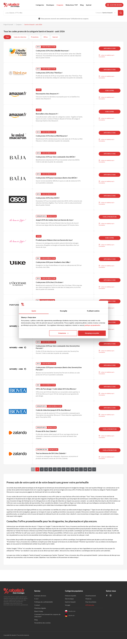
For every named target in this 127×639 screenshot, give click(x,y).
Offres (45, 37)
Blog (82, 5)
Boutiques (50, 5)
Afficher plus (89, 605)
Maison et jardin (70, 596)
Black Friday (38, 611)
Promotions (34, 37)
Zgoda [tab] (34, 311)
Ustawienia (62, 333)
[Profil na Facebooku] (106, 595)
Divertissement (90, 596)
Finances (88, 599)
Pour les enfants (90, 602)
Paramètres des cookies (42, 623)
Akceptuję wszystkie (92, 333)
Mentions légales (40, 608)
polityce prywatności (92, 325)
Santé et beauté (70, 602)
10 (76, 469)
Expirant (55, 37)
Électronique (69, 599)
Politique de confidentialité (43, 602)
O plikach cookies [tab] (93, 311)
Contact (37, 605)
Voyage (67, 605)
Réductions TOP (72, 5)
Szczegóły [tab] (63, 311)
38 (90, 469)
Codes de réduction (20, 37)
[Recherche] (120, 13)
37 (85, 469)
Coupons (60, 5)
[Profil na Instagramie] (110, 595)
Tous (7, 37)
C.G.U (36, 599)
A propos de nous (40, 596)
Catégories (40, 5)
